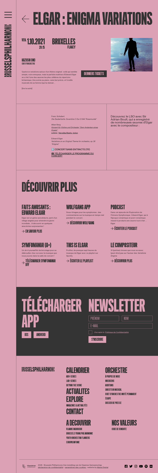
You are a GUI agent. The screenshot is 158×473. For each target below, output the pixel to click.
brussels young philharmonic (79, 433)
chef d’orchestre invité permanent (120, 394)
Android (41, 334)
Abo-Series (71, 376)
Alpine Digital (102, 467)
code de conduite (119, 429)
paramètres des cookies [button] (75, 467)
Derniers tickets (94, 73)
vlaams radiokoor (74, 429)
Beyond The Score (74, 385)
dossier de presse (113, 403)
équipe (108, 398)
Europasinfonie (73, 442)
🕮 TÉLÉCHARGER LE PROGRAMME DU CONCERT (72, 155)
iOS (26, 334)
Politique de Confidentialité (117, 332)
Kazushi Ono (28, 60)
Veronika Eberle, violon (68, 133)
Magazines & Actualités (76, 405)
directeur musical (113, 389)
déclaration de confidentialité (50, 467)
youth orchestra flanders (78, 438)
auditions (109, 385)
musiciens (109, 381)
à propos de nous (112, 376)
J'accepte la (111, 332)
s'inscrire (97, 339)
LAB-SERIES (71, 381)
